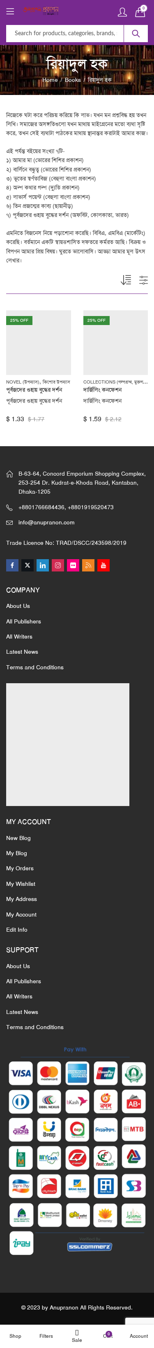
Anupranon (64, 1307)
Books (73, 80)
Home (50, 80)
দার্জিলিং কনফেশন (102, 389)
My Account (21, 914)
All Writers (19, 636)
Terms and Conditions (35, 667)
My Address (21, 899)
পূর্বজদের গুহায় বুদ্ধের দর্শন (34, 389)
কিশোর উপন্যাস (56, 382)
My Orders (20, 868)
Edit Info (17, 929)
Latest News (22, 651)
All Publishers (23, 621)
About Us (18, 606)
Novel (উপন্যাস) (22, 382)
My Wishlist (20, 883)
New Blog (18, 838)
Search (136, 33)
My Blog (16, 853)
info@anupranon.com (46, 522)
